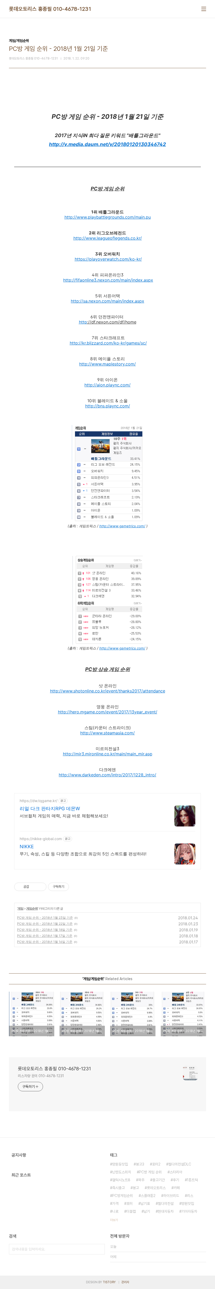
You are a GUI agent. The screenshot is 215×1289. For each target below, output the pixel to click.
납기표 (145, 1203)
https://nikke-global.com (41, 838)
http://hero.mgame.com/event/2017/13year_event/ (107, 712)
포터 (129, 1203)
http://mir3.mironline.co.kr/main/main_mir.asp (107, 753)
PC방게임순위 (122, 1196)
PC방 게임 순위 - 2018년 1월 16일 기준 (44, 942)
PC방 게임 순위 (150, 1172)
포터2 (156, 1164)
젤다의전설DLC (179, 1164)
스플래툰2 (148, 1196)
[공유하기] (34, 887)
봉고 (136, 1188)
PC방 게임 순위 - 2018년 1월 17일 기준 (44, 936)
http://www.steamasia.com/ (107, 732)
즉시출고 (118, 1188)
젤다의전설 (166, 1203)
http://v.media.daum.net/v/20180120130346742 (107, 144)
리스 (190, 1196)
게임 (20, 908)
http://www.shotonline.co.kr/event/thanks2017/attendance (107, 691)
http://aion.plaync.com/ (107, 385)
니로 (115, 1211)
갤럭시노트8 (121, 1180)
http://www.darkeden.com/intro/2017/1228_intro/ (107, 774)
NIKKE (27, 846)
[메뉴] (203, 9)
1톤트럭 (192, 1180)
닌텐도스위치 (121, 1172)
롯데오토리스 (156, 1188)
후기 (176, 1180)
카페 (177, 1188)
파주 (141, 1180)
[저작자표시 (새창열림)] (71, 887)
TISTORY (109, 1282)
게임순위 (32, 908)
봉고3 (140, 1164)
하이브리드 (171, 1196)
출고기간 (158, 1180)
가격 (115, 1203)
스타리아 (176, 1172)
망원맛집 (187, 1203)
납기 (147, 1211)
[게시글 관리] (40, 887)
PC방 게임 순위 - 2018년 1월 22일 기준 (45, 924)
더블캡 (131, 1211)
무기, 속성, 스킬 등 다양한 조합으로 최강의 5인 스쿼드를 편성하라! (83, 853)
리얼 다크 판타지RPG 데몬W (50, 808)
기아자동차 (189, 1211)
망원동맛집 (120, 1164)
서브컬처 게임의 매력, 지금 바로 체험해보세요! (64, 815)
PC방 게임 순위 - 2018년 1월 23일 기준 (45, 918)
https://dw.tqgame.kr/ (38, 800)
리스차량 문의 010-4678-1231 (41, 1076)
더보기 (114, 1220)
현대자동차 (166, 1211)
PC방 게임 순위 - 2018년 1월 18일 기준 (44, 930)
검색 (100, 1249)
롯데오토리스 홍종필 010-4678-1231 (50, 9)
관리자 (125, 1282)
